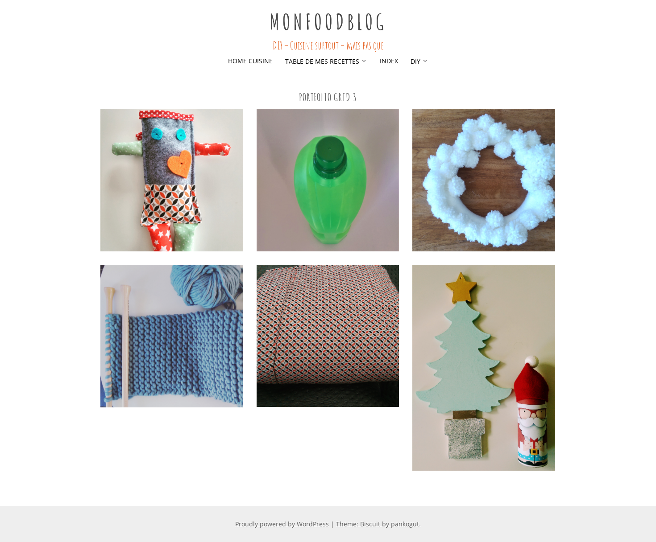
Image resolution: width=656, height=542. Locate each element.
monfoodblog (328, 21)
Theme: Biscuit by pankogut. (378, 524)
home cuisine (250, 61)
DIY (415, 61)
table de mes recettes (322, 61)
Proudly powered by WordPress (282, 524)
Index (389, 61)
